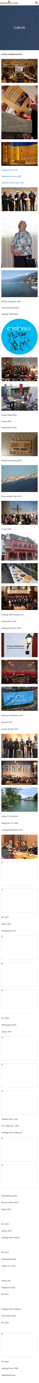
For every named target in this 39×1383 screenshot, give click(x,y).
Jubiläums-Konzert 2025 (11, 176)
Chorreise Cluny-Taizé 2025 (12, 182)
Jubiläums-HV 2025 (9, 170)
